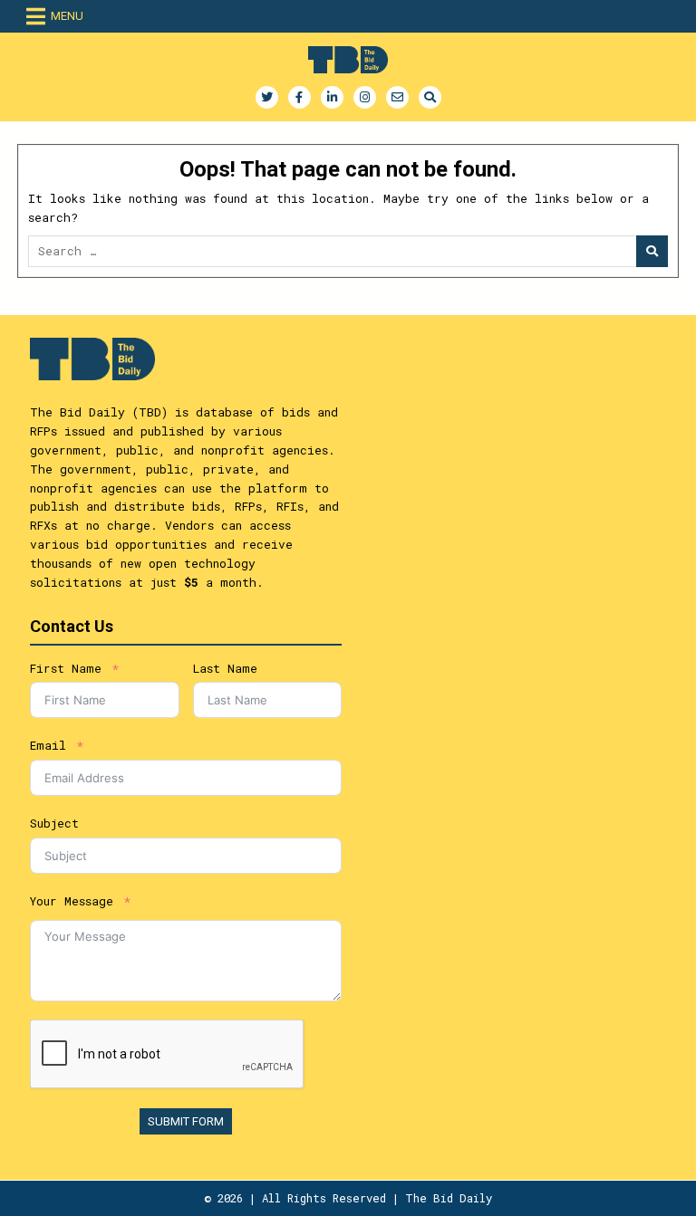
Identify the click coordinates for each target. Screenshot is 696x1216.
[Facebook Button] (299, 97)
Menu (67, 16)
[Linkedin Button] (332, 97)
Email (48, 745)
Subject (54, 823)
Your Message (71, 901)
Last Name (225, 668)
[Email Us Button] (397, 97)
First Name (66, 668)
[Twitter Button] (267, 97)
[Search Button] (430, 97)
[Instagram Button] (364, 97)
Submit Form (186, 1121)
